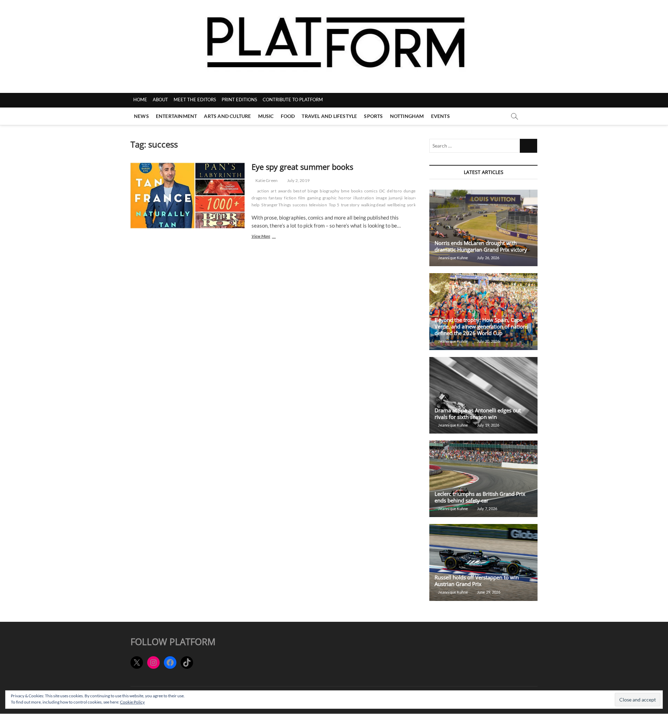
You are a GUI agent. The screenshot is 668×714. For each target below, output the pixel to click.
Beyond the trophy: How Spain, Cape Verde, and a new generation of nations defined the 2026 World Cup (481, 326)
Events (440, 116)
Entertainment (176, 116)
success (300, 204)
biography (329, 190)
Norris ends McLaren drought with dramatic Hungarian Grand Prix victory (481, 246)
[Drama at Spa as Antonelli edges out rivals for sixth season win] (483, 395)
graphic (330, 197)
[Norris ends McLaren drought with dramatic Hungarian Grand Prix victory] (483, 228)
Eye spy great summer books (302, 166)
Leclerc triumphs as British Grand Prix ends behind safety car (480, 497)
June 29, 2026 (488, 592)
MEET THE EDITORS (195, 99)
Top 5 (334, 204)
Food (288, 116)
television (318, 204)
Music (266, 116)
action (263, 190)
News (141, 116)
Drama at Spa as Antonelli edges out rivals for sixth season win (478, 413)
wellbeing (396, 204)
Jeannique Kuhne (452, 257)
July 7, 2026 (486, 508)
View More (268, 236)
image (381, 197)
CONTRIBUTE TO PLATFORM (293, 99)
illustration (363, 197)
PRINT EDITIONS (239, 99)
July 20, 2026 (487, 341)
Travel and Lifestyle (329, 116)
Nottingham (407, 116)
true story (350, 204)
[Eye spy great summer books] (187, 195)
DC (382, 190)
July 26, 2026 (487, 257)
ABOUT (160, 99)
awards (285, 190)
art (273, 190)
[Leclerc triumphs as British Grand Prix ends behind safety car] (483, 479)
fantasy (275, 197)
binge (313, 190)
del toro (394, 190)
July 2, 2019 (298, 180)
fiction (290, 197)
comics (370, 190)
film (301, 197)
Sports (373, 116)
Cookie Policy (132, 702)
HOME (140, 99)
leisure (410, 197)
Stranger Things (276, 204)
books (357, 190)
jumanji (396, 197)
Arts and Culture (227, 116)
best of (299, 190)
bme (345, 190)
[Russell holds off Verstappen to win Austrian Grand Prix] (483, 562)
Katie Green (266, 180)
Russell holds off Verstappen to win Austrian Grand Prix (477, 580)
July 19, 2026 (487, 425)
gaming (314, 197)
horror (345, 197)
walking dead (373, 204)
